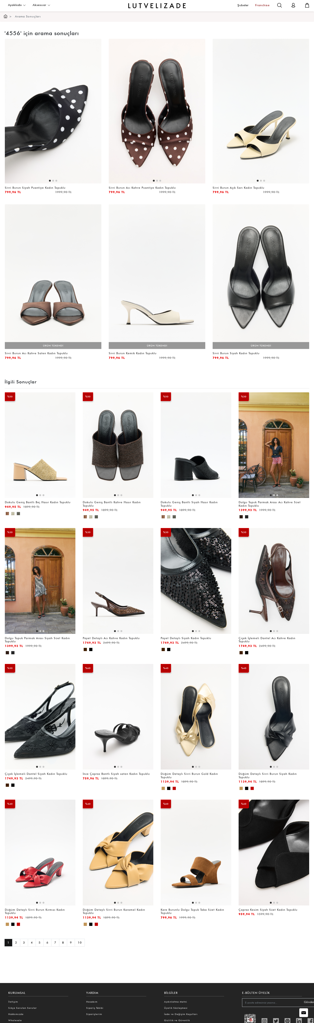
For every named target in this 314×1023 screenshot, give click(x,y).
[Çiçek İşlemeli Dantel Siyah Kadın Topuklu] (246, 653)
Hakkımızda (15, 1014)
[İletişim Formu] (303, 1012)
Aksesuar (40, 5)
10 (80, 942)
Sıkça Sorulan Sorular (22, 1007)
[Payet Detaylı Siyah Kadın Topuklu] (90, 650)
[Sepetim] (307, 5)
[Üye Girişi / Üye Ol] (293, 5)
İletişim (13, 1001)
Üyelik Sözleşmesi (176, 1007)
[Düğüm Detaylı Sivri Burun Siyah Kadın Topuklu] (168, 789)
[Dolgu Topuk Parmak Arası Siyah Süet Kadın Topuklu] (246, 517)
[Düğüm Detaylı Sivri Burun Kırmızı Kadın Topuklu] (174, 789)
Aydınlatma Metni (175, 1001)
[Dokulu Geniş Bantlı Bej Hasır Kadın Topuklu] (7, 514)
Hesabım (91, 1001)
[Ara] (279, 5)
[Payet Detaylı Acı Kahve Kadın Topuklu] (85, 650)
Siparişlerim (94, 1014)
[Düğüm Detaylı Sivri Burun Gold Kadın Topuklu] (163, 789)
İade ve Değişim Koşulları (181, 1014)
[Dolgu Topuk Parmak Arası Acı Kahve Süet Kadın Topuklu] (241, 517)
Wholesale (15, 1020)
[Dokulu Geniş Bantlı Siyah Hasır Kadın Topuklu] (18, 514)
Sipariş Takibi (94, 1007)
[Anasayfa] (5, 16)
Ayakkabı (15, 5)
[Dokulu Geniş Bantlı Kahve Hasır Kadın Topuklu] (12, 514)
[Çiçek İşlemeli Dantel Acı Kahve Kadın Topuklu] (241, 653)
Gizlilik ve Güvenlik (177, 1020)
